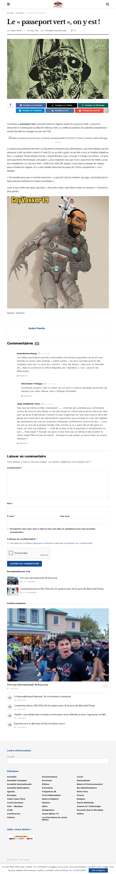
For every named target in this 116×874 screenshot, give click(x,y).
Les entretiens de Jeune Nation (54, 818)
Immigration (48, 810)
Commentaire (15, 467)
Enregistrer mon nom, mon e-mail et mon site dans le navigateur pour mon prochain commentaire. (52, 530)
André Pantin (16, 31)
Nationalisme (83, 780)
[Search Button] (107, 4)
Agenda (11, 791)
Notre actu (82, 791)
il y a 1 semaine (28, 582)
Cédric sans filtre (16, 799)
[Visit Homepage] (58, 4)
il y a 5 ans (45, 354)
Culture (11, 817)
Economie (47, 780)
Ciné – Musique (15, 806)
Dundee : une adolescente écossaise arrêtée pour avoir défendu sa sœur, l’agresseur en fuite (60, 714)
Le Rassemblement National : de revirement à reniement (42, 696)
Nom (10, 503)
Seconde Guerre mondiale (90, 810)
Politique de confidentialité (22, 539)
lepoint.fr (20, 313)
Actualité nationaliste (18, 788)
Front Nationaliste (51, 795)
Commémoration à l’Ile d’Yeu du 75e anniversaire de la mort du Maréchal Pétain (62, 589)
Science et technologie (89, 806)
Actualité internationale (36, 13)
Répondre (23, 376)
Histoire (46, 802)
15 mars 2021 (33, 31)
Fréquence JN (49, 791)
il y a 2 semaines (29, 593)
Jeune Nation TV (50, 814)
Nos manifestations (87, 788)
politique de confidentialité (79, 543)
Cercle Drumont (15, 802)
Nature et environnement (90, 784)
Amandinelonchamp (27, 353)
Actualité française (17, 780)
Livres (80, 777)
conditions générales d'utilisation (38, 543)
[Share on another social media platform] (106, 110)
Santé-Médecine (85, 802)
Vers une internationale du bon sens (38, 578)
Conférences (13, 814)
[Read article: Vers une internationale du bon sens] (12, 581)
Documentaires (49, 777)
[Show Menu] (8, 4)
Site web (64, 516)
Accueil (10, 13)
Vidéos (80, 814)
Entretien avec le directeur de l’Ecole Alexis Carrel (39, 723)
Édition (45, 784)
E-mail (11, 516)
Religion (81, 799)
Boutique (11, 795)
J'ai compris (98, 870)
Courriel (10, 756)
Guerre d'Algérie (50, 799)
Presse (80, 795)
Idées (45, 806)
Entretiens (47, 788)
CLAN (9, 810)
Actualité (19, 13)
